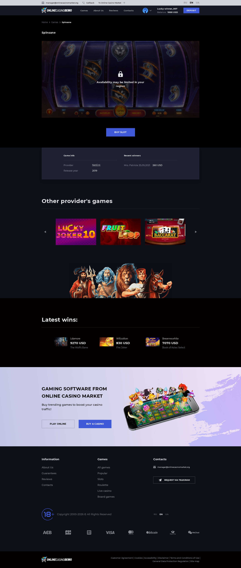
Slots (100, 479)
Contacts (129, 10)
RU (185, 3)
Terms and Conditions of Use (184, 558)
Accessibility (150, 558)
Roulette (102, 485)
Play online (58, 424)
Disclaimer (163, 558)
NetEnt (96, 165)
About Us (98, 10)
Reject (163, 565)
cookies (86, 565)
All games (103, 467)
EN (191, 3)
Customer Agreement (122, 558)
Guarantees (49, 473)
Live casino (104, 490)
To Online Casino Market (109, 3)
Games (84, 10)
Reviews (113, 10)
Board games (106, 496)
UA (197, 3)
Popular (102, 473)
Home (45, 22)
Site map (194, 561)
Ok (154, 565)
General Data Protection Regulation (171, 561)
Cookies (139, 558)
